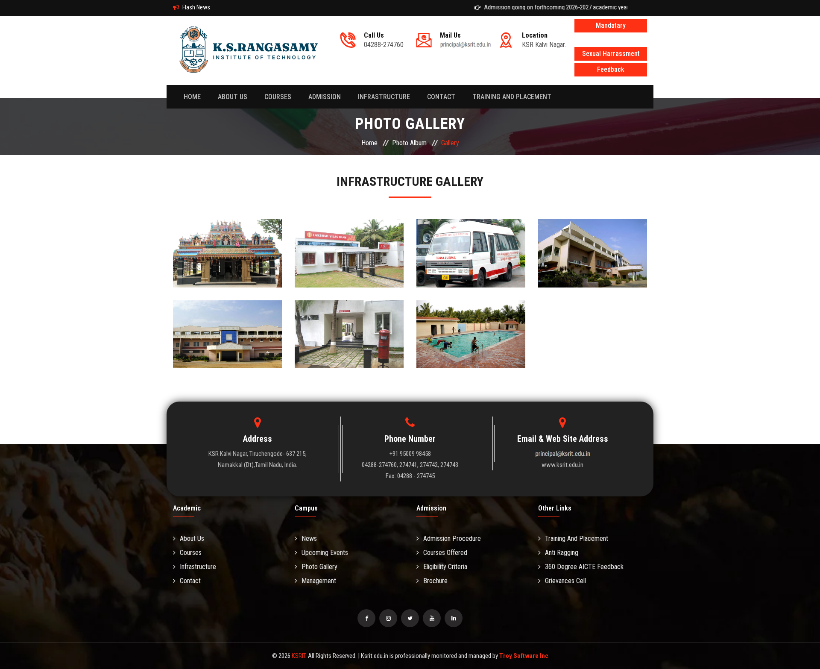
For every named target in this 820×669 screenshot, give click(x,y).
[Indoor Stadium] (227, 356)
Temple (227, 244)
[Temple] (227, 275)
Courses (277, 97)
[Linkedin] (454, 618)
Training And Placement (511, 97)
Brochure (435, 581)
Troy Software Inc (523, 656)
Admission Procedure (452, 538)
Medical (471, 244)
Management (319, 581)
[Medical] (471, 275)
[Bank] (349, 275)
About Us (192, 538)
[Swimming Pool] (471, 356)
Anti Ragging (561, 553)
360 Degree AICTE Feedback (584, 567)
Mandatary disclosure (611, 26)
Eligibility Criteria (445, 567)
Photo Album (409, 143)
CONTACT (441, 97)
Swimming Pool (471, 324)
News (309, 538)
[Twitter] (410, 618)
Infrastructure (384, 97)
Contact (190, 581)
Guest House (592, 244)
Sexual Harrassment (611, 54)
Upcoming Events (325, 553)
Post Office (349, 324)
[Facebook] (366, 618)
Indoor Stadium (228, 324)
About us (232, 97)
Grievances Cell (565, 581)
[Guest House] (592, 275)
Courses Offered (445, 553)
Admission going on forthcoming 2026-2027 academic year (538, 7)
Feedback (610, 69)
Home (192, 97)
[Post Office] (349, 356)
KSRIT (298, 656)
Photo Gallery (319, 567)
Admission (324, 97)
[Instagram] (388, 618)
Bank (349, 244)
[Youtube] (432, 618)
